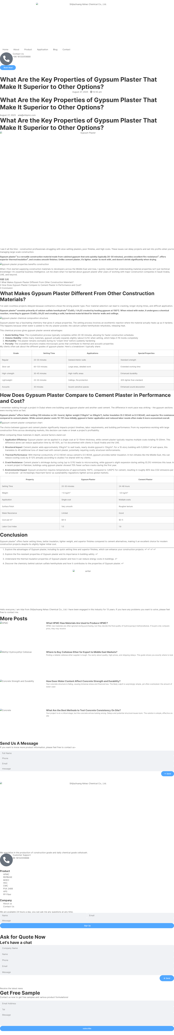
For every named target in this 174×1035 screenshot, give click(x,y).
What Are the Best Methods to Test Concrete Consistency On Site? (83, 710)
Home (5, 49)
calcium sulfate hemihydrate (52, 310)
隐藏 (7, 279)
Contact (66, 49)
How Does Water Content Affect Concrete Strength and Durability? (83, 681)
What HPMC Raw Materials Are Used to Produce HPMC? (77, 623)
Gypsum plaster (8, 256)
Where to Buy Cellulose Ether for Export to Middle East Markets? (81, 652)
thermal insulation (18, 259)
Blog (55, 49)
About (16, 49)
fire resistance (150, 256)
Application (42, 49)
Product (28, 49)
